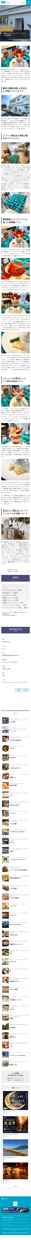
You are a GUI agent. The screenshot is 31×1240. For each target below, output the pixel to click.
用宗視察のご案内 (7, 1217)
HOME (5, 1198)
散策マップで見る (22, 690)
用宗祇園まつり (7, 1180)
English (23, 2)
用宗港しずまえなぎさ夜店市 (10, 1134)
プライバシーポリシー (8, 1220)
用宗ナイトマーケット (9, 1111)
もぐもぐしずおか (23, 571)
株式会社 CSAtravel (14, 1229)
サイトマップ (5, 1224)
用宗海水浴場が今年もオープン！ (11, 1157)
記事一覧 (15, 1186)
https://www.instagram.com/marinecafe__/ (13, 682)
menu (29, 1)
